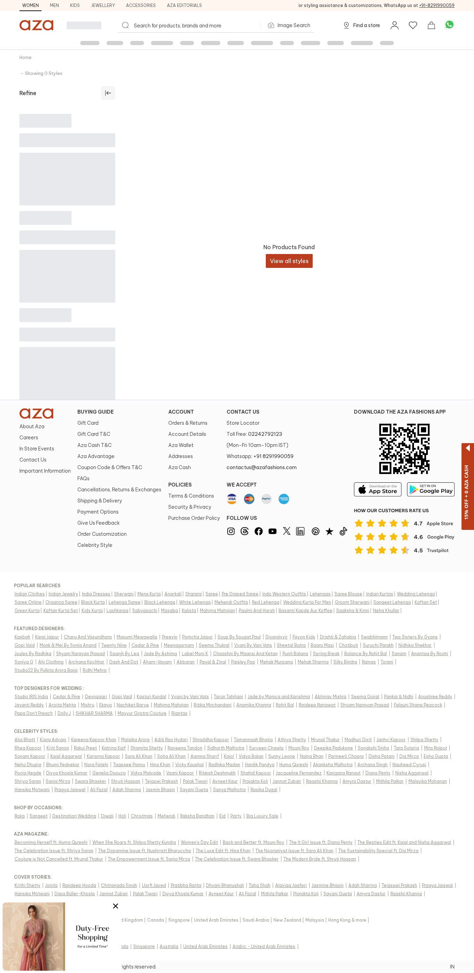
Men (54, 5)
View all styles (289, 260)
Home (25, 57)
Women (30, 5)
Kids (75, 5)
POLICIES (180, 485)
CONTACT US (243, 412)
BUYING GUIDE (95, 412)
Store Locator (243, 423)
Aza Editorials (184, 5)
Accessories (141, 5)
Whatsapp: (260, 456)
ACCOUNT (181, 412)
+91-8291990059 (437, 5)
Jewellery (103, 5)
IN (452, 967)
